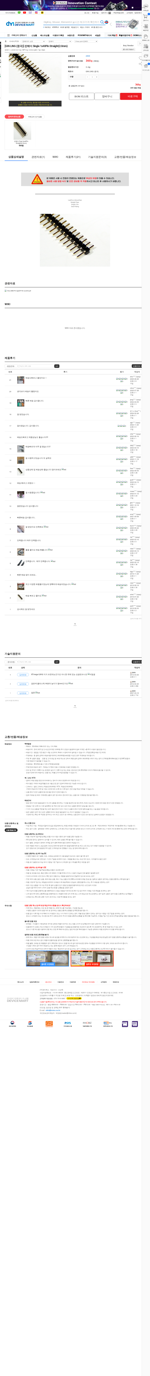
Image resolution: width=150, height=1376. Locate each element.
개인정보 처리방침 (88, 982)
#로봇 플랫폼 (65, 27)
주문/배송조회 (118, 12)
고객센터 (129, 12)
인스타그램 (36, 13)
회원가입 (95, 12)
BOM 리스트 (82, 96)
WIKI (55, 157)
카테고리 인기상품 (35, 116)
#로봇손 (48, 27)
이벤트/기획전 (58, 35)
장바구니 (105, 12)
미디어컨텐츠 (10, 12)
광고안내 (48, 982)
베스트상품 (44, 35)
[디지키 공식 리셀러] (127, 18)
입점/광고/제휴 (140, 12)
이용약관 (73, 982)
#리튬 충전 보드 (97, 27)
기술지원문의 (97, 157)
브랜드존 (71, 35)
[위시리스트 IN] (141, 58)
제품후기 (73, 157)
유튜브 (25, 13)
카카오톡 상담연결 (73, 998)
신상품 (34, 35)
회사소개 (20, 982)
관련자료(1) (38, 157)
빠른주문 (146, 30)
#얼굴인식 (75, 27)
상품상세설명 (16, 157)
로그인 (86, 12)
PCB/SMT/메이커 (85, 35)
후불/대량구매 (124, 35)
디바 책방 (112, 35)
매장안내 (116, 982)
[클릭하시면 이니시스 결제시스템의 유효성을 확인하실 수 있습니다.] (125, 1024)
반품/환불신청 (11, 830)
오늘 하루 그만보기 (139, 7)
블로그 (19, 13)
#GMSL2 (55, 27)
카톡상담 (42, 13)
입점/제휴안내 (34, 982)
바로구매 (133, 96)
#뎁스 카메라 (85, 27)
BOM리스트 (138, 35)
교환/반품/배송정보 (125, 157)
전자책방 (31, 13)
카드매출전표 (146, 60)
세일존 (98, 35)
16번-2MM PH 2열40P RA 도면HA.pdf (19, 291)
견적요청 (146, 50)
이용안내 (61, 982)
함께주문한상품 (14, 116)
